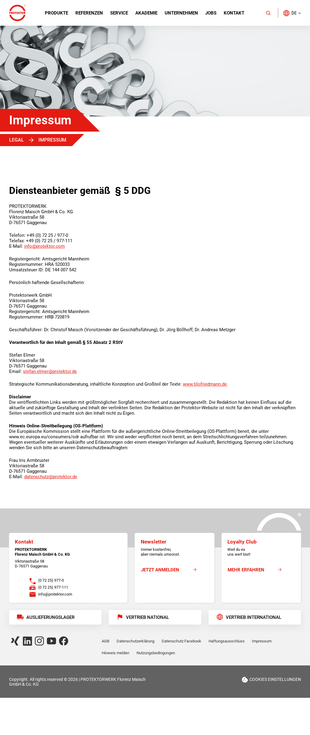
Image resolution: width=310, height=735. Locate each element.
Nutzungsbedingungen (156, 653)
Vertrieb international (253, 617)
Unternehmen (181, 13)
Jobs (210, 13)
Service (119, 13)
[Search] (268, 13)
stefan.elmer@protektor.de (50, 371)
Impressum (262, 641)
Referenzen (89, 13)
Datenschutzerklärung (135, 641)
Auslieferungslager (50, 617)
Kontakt (234, 13)
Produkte (56, 13)
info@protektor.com (44, 246)
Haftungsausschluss (227, 641)
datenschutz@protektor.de (50, 476)
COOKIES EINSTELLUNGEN (275, 679)
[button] (292, 13)
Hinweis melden (115, 653)
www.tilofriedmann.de (205, 384)
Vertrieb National (147, 617)
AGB (105, 641)
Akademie (146, 13)
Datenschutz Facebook (181, 641)
